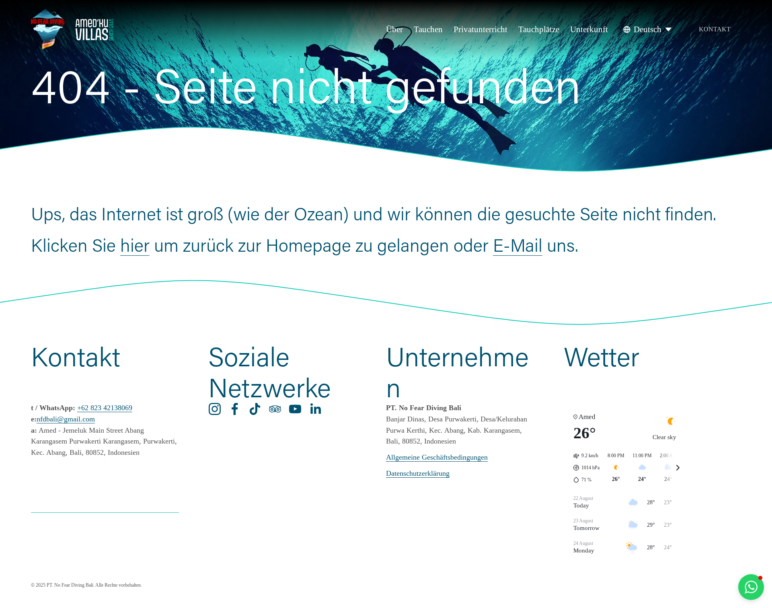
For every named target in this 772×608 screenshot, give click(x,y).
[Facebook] (234, 409)
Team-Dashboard (105, 542)
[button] (751, 587)
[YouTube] (295, 409)
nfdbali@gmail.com (66, 419)
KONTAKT (715, 29)
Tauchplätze (538, 29)
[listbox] (648, 30)
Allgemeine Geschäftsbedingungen (437, 457)
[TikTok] (254, 409)
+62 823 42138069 (104, 408)
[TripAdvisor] (275, 409)
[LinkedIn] (315, 409)
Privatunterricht (480, 29)
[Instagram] (214, 409)
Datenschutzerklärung (418, 473)
